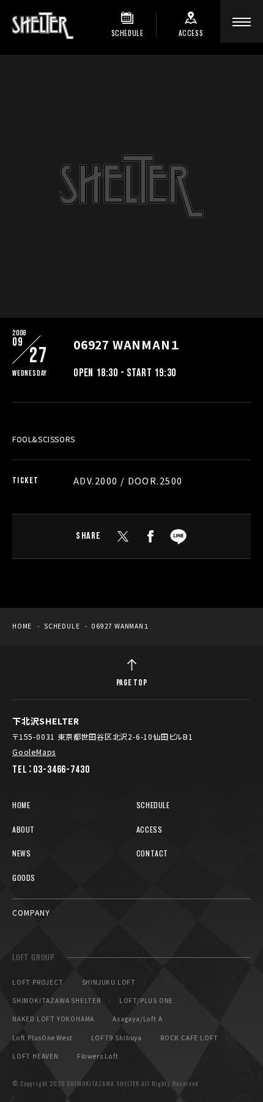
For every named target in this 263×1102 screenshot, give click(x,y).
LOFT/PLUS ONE (146, 1001)
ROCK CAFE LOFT (189, 1038)
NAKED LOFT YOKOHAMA (53, 1019)
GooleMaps (34, 751)
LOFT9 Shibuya (116, 1038)
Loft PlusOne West (42, 1038)
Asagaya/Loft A (137, 1019)
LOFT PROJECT (38, 982)
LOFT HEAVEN (35, 1056)
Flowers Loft (98, 1056)
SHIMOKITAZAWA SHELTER (56, 1001)
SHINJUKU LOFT (109, 982)
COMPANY (31, 912)
